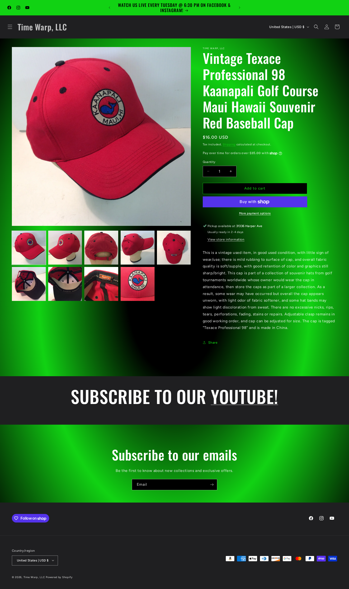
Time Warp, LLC (34, 577)
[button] (10, 27)
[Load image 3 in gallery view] (101, 248)
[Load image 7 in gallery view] (65, 284)
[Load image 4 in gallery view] (138, 248)
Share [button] (213, 343)
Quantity (209, 162)
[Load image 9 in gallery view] (138, 284)
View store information (226, 240)
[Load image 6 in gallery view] (29, 284)
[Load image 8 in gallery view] (101, 284)
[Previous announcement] (109, 7)
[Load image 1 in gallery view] (29, 248)
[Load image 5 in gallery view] (174, 248)
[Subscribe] (212, 484)
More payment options (255, 213)
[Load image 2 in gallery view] (65, 248)
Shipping (229, 144)
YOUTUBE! (244, 396)
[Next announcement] (239, 7)
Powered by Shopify (59, 577)
